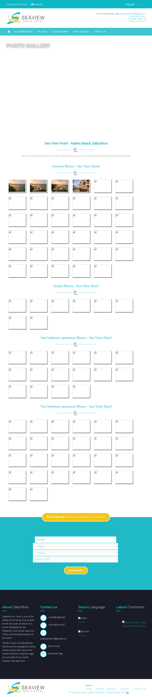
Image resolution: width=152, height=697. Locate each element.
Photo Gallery (81, 31)
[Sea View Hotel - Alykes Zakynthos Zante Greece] (8, 31)
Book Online (137, 18)
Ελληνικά (85, 631)
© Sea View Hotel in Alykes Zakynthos (87, 692)
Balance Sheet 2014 (116, 692)
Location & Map (60, 31)
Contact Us (100, 31)
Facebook (37, 4)
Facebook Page (55, 653)
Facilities (42, 31)
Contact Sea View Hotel (16, 4)
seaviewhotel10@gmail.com (132, 13)
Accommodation (23, 31)
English (84, 618)
